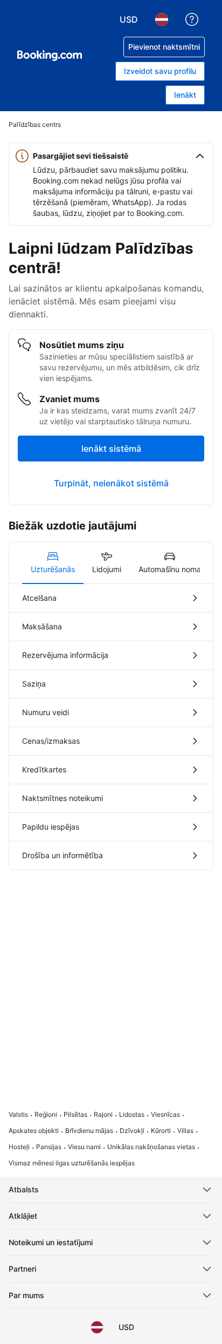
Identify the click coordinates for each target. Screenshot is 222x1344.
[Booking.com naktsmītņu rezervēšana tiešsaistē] (49, 55)
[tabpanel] (111, 727)
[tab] (53, 562)
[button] (111, 156)
